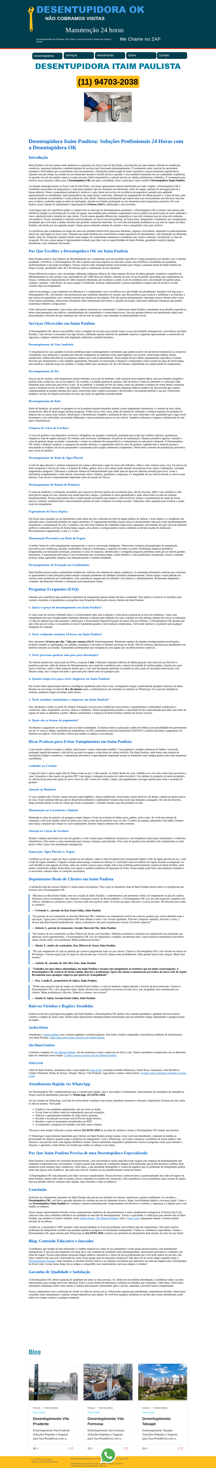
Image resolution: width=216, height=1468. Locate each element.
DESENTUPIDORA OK (90, 9)
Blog (35, 1352)
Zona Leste (39, 1412)
